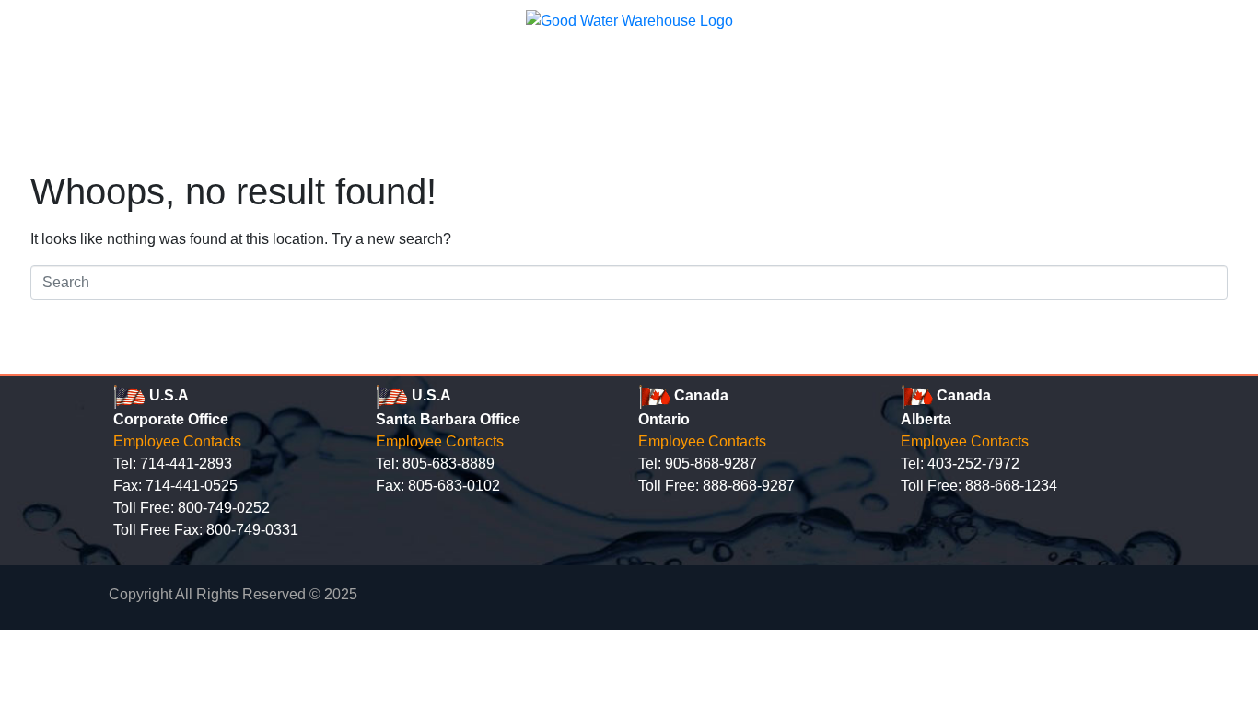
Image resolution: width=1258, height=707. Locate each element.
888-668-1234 (1011, 485)
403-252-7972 (973, 463)
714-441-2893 (186, 463)
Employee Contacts (177, 441)
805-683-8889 (448, 463)
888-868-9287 (749, 485)
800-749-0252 (224, 508)
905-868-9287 (711, 463)
